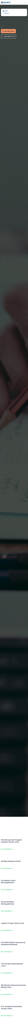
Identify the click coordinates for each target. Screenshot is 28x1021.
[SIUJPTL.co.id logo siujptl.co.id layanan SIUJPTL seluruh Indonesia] (6, 2)
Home (6, 11)
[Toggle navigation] (25, 2)
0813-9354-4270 (9, 36)
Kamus (7, 13)
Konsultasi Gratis (9, 31)
